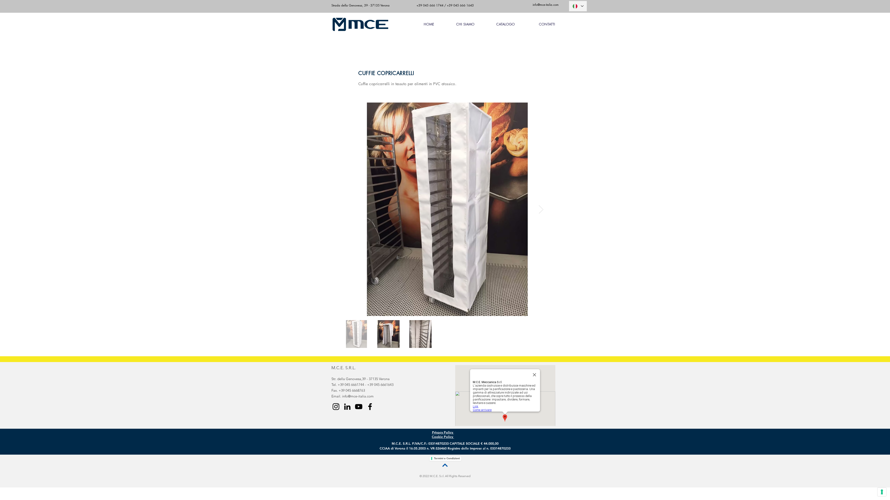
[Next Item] (541, 209)
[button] (498, 24)
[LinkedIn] (347, 406)
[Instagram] (335, 406)
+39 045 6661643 (380, 384)
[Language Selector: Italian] (578, 6)
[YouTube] (358, 406)
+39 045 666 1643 (460, 5)
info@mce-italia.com (358, 396)
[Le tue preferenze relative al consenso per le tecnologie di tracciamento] (881, 492)
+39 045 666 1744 (429, 5)
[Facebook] (370, 406)
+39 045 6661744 (351, 384)
